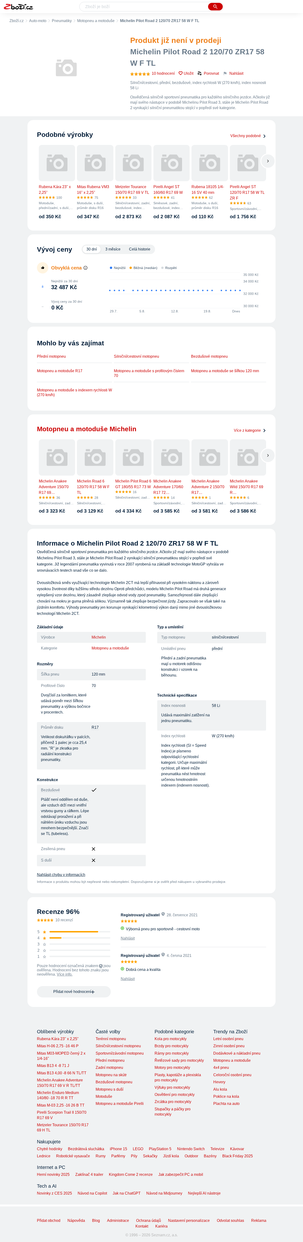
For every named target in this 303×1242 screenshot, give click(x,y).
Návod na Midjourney (164, 1193)
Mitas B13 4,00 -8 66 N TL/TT (61, 1073)
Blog (96, 1221)
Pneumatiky (62, 21)
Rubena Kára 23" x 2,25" (58, 1039)
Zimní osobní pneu (229, 1046)
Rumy (101, 1156)
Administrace (118, 1221)
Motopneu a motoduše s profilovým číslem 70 (149, 373)
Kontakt (141, 1226)
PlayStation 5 (160, 1149)
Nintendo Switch (191, 1149)
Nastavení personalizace (189, 1221)
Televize (217, 1149)
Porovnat (211, 73)
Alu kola (220, 1089)
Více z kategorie (247, 430)
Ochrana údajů (148, 1221)
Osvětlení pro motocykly (175, 1095)
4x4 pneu (221, 1068)
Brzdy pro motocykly (171, 1046)
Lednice (43, 1156)
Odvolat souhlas (230, 1221)
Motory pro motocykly (172, 1068)
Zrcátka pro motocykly (173, 1102)
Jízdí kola (171, 1156)
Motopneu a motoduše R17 (59, 371)
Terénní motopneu (111, 1039)
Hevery (219, 1082)
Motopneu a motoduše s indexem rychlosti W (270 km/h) (74, 392)
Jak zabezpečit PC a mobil (180, 1174)
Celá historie (139, 249)
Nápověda (76, 1221)
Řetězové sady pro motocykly (179, 1060)
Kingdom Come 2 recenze (131, 1174)
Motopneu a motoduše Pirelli (120, 1104)
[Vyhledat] (215, 6)
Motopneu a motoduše (96, 21)
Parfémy (118, 1156)
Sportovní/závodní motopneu (120, 1053)
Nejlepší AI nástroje (204, 1193)
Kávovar (237, 1149)
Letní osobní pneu (228, 1039)
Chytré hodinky (49, 1149)
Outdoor (191, 1156)
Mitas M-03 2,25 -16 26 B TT (61, 1105)
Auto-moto (37, 21)
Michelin (99, 637)
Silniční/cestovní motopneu (136, 356)
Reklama (258, 1221)
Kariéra (161, 1226)
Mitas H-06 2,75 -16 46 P (58, 1046)
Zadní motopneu (109, 1068)
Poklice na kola (226, 1096)
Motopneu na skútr (111, 1075)
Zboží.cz (16, 21)
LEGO (138, 1149)
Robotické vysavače (73, 1156)
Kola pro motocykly (171, 1039)
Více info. (64, 974)
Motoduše (104, 1096)
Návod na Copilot (92, 1193)
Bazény (210, 1156)
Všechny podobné (245, 136)
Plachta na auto (226, 1104)
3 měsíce (112, 249)
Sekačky (150, 1156)
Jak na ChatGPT (127, 1193)
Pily (134, 1156)
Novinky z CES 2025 (54, 1193)
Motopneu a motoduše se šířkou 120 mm (225, 371)
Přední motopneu (51, 356)
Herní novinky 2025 (53, 1174)
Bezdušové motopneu (209, 356)
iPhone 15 (118, 1149)
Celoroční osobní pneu (232, 1075)
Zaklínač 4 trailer (89, 1174)
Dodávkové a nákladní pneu (236, 1053)
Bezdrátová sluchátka (86, 1149)
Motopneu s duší (109, 1089)
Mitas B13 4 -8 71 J (53, 1066)
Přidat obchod (48, 1221)
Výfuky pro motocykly (172, 1087)
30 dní (91, 249)
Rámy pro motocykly (172, 1053)
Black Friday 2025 (237, 1156)
